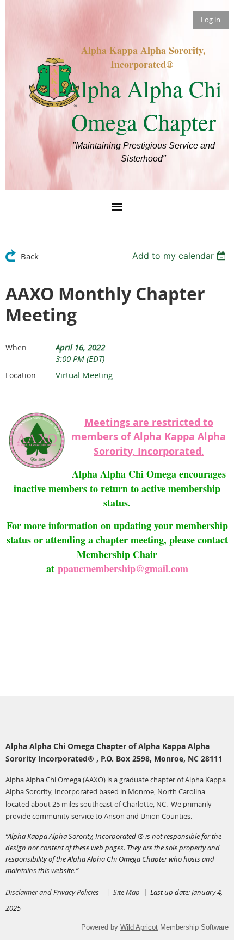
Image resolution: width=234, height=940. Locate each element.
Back (30, 256)
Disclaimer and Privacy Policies (52, 892)
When (16, 347)
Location (20, 375)
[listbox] (180, 255)
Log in (210, 19)
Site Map (128, 892)
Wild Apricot (139, 927)
